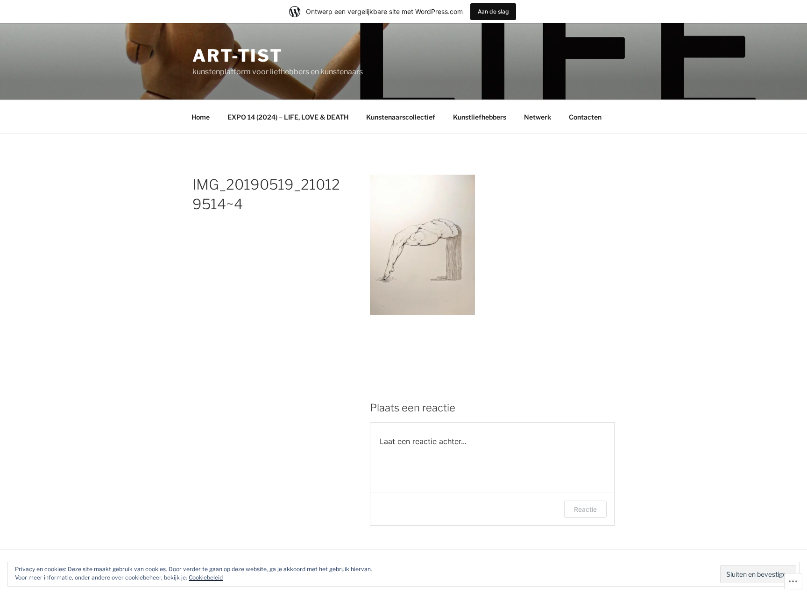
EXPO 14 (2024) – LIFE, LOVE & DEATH (287, 117)
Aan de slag (493, 11)
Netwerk (537, 117)
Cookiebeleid (206, 577)
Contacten (585, 117)
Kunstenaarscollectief (400, 117)
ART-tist (237, 55)
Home (200, 117)
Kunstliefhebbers (479, 117)
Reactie (585, 509)
